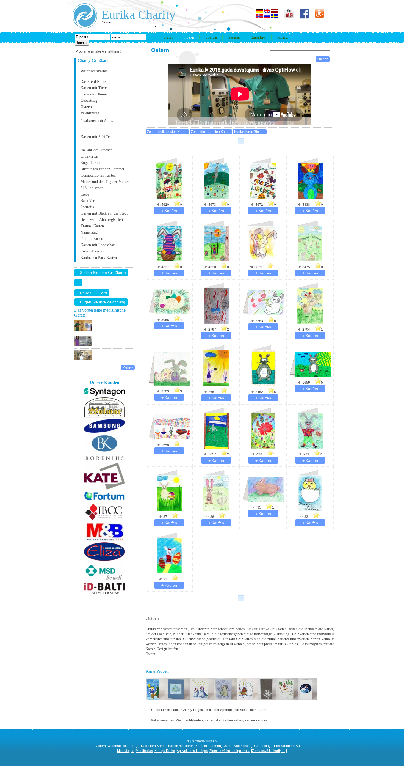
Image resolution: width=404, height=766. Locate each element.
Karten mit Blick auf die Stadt (104, 213)
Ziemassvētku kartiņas (268, 751)
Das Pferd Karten (94, 81)
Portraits (87, 207)
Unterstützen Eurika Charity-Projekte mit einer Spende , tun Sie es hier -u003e (209, 710)
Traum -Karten (92, 226)
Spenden (234, 37)
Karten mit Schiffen (96, 137)
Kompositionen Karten (98, 175)
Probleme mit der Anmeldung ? (99, 51)
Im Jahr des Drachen (96, 150)
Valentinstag (90, 113)
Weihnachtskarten (94, 71)
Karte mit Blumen (95, 94)
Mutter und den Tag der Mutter (105, 182)
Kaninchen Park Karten (99, 258)
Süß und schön (92, 188)
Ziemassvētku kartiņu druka (229, 751)
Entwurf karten (92, 251)
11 (274, 267)
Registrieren (258, 37)
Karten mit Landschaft (98, 245)
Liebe (85, 194)
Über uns (211, 37)
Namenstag (89, 232)
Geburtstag (89, 100)
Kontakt (282, 37)
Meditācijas (125, 751)
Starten (168, 37)
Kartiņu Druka (164, 751)
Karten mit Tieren (95, 88)
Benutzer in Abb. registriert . (103, 220)
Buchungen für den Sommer (102, 169)
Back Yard (88, 201)
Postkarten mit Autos (97, 121)
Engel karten (90, 163)
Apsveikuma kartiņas (192, 751)
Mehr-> (128, 367)
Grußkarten (89, 156)
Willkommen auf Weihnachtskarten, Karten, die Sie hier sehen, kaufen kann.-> (209, 720)
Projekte (189, 37)
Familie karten (92, 239)
